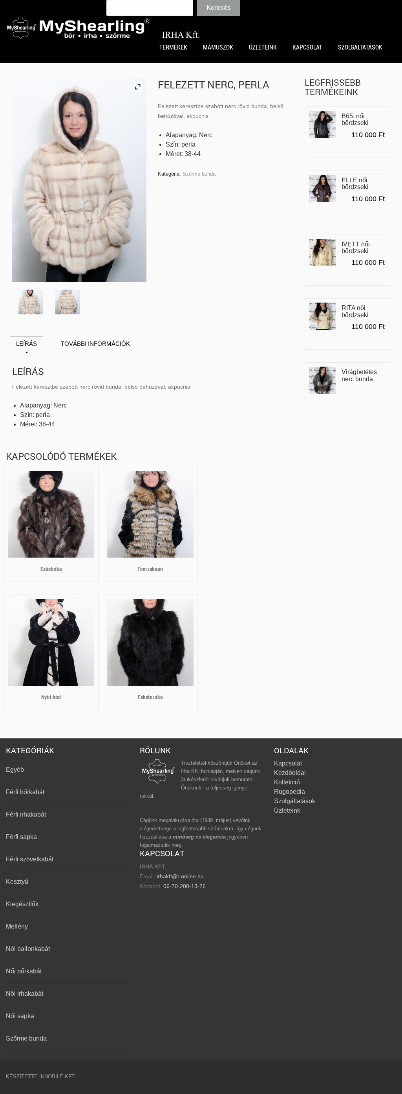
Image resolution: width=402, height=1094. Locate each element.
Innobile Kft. (57, 1076)
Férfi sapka (21, 836)
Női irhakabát (24, 993)
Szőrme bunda (199, 174)
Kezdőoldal (290, 772)
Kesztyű (17, 881)
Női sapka (20, 1016)
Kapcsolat (288, 763)
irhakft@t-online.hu (180, 876)
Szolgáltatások (294, 801)
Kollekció (287, 782)
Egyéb (15, 769)
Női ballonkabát (28, 948)
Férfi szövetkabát (29, 859)
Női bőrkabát (24, 971)
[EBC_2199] (67, 302)
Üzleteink (287, 810)
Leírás (26, 343)
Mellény (17, 926)
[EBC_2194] (30, 302)
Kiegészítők (22, 904)
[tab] (26, 344)
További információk (95, 343)
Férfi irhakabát (26, 814)
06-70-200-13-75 (184, 886)
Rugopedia (289, 791)
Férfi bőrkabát (25, 792)
